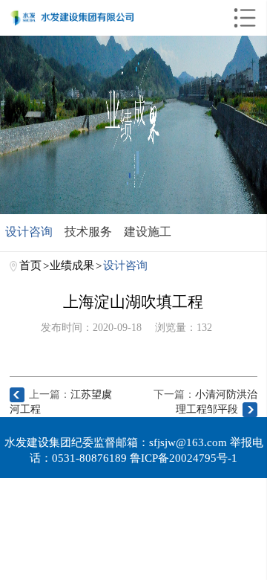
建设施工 (147, 231)
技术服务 (88, 231)
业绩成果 (72, 265)
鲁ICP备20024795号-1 (183, 457)
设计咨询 (29, 231)
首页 (30, 265)
